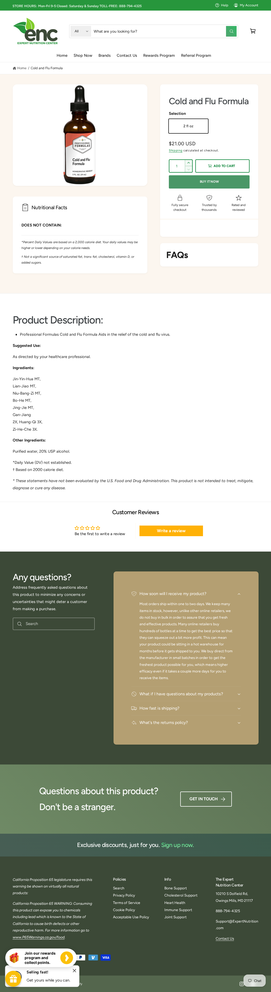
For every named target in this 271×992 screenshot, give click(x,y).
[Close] (75, 971)
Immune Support (178, 910)
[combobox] (165, 31)
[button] (252, 31)
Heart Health (174, 903)
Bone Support (175, 888)
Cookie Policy (124, 910)
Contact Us (225, 938)
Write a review (171, 530)
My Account (249, 5)
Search (118, 888)
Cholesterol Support (180, 895)
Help (224, 5)
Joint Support (175, 917)
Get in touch (203, 798)
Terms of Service (126, 903)
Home (21, 68)
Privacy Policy (124, 895)
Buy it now (209, 181)
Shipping (175, 150)
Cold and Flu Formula (47, 68)
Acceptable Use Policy (131, 917)
